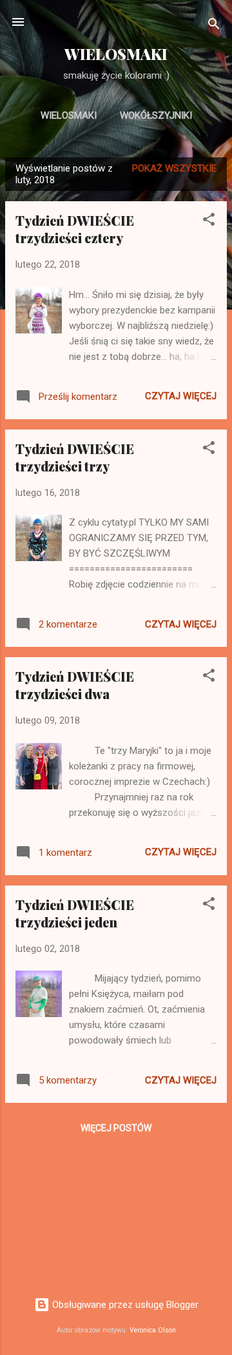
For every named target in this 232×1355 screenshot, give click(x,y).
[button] (209, 222)
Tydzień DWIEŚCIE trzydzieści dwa (74, 685)
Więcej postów (116, 1128)
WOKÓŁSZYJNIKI (156, 115)
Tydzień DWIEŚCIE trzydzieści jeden (74, 913)
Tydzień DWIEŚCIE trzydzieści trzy (74, 457)
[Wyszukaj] (214, 26)
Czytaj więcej (181, 396)
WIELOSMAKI (116, 54)
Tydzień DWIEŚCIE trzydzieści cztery (74, 229)
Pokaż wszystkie (174, 168)
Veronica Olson (153, 1330)
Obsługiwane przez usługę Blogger (124, 1304)
